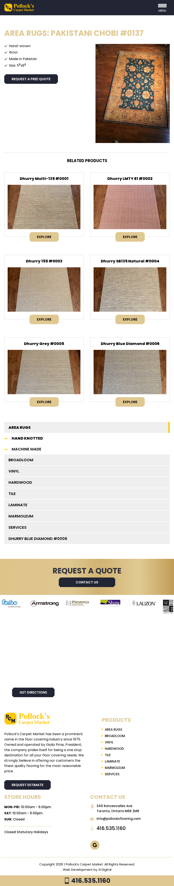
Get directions (33, 692)
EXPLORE (44, 236)
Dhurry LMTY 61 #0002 (130, 178)
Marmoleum (20, 516)
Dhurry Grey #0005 (44, 343)
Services (17, 527)
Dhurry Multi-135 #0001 (44, 178)
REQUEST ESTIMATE (27, 784)
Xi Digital (104, 869)
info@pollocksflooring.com (119, 818)
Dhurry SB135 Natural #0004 (130, 261)
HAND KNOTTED (27, 438)
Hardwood (20, 482)
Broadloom (20, 460)
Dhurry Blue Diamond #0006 (130, 343)
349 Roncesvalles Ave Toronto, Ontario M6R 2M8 (118, 808)
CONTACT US (87, 582)
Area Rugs (19, 427)
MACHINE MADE (26, 449)
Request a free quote (31, 79)
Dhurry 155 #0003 (44, 261)
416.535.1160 (90, 880)
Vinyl (13, 471)
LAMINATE (17, 504)
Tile (12, 493)
